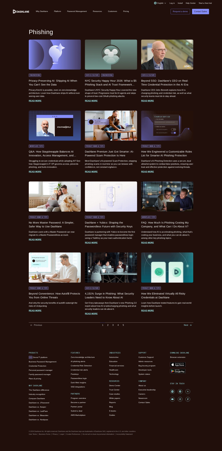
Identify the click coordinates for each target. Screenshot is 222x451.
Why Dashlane (42, 11)
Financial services (116, 366)
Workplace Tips (36, 146)
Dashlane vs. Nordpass (38, 420)
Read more (35, 101)
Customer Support (146, 357)
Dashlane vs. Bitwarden (38, 415)
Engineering (35, 75)
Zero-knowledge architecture (83, 357)
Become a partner (78, 402)
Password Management (77, 11)
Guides (112, 415)
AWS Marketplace (78, 415)
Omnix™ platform (38, 357)
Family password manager (40, 374)
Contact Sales (144, 402)
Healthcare (113, 370)
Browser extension (177, 357)
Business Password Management (42, 362)
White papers (114, 398)
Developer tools (144, 370)
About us (142, 385)
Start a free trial (205, 3)
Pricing (126, 11)
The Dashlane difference (39, 390)
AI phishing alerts (78, 361)
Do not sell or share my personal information (98, 434)
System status (144, 374)
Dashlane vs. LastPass (38, 411)
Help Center (191, 3)
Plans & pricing (35, 379)
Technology (114, 374)
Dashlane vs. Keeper (37, 407)
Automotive (113, 357)
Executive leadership (147, 390)
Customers (112, 11)
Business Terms (44, 434)
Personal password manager (41, 370)
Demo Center (114, 385)
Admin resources (145, 361)
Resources (97, 11)
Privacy (55, 434)
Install (180, 3)
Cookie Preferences (73, 434)
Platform (57, 11)
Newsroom (142, 398)
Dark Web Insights (78, 383)
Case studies (114, 394)
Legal (62, 434)
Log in (172, 3)
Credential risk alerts (79, 370)
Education (113, 361)
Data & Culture (92, 75)
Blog (111, 407)
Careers (141, 394)
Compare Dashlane (37, 398)
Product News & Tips (94, 146)
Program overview (78, 398)
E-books (112, 411)
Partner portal (76, 407)
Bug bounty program (147, 366)
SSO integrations (78, 387)
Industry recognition (37, 394)
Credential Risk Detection (81, 366)
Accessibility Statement (124, 434)
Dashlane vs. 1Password (39, 403)
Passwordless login (79, 378)
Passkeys (75, 374)
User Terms (33, 434)
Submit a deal (76, 411)
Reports (112, 402)
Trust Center (114, 390)
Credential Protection (37, 366)
